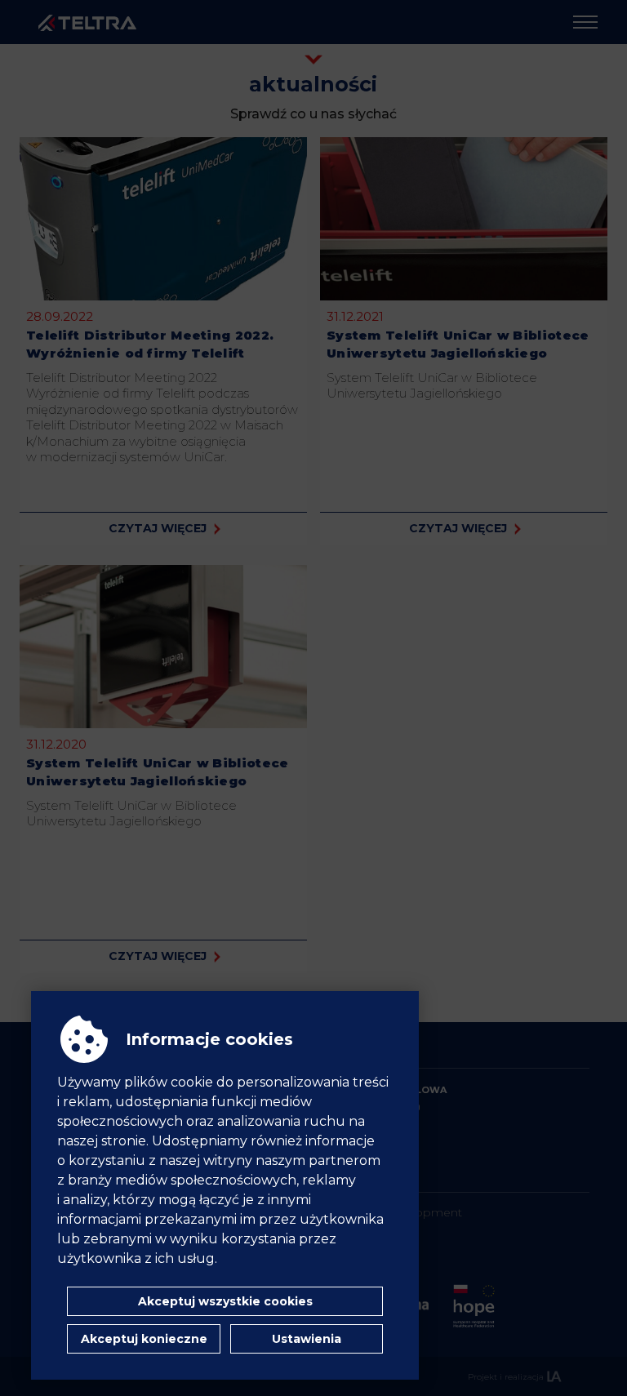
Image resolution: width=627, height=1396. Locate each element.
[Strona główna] (87, 22)
